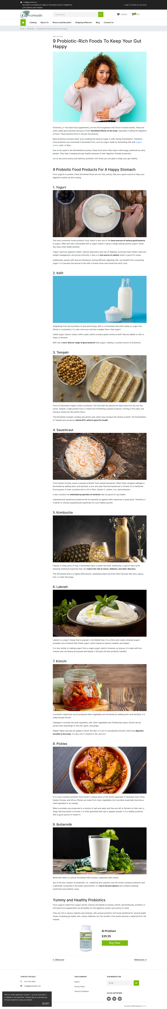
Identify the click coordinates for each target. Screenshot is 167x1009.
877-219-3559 (29, 981)
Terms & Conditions (81, 991)
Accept (45, 1003)
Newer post (139, 959)
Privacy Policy (79, 986)
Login (126, 5)
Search (77, 982)
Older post (59, 959)
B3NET (144, 1006)
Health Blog (30, 29)
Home (22, 29)
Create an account (139, 5)
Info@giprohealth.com (32, 986)
